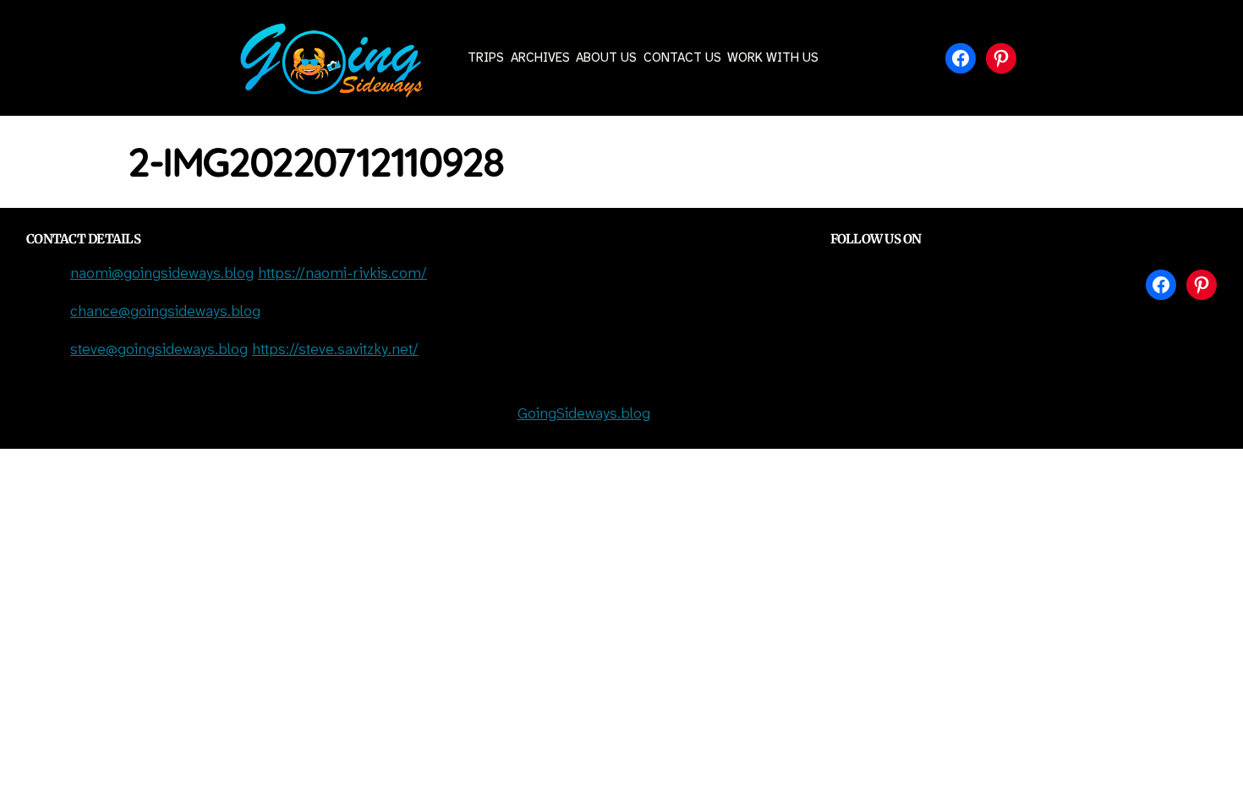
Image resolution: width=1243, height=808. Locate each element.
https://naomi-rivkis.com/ (342, 274)
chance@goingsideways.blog (165, 312)
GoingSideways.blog (583, 415)
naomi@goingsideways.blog (162, 274)
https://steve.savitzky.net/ (335, 350)
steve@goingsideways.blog (159, 350)
